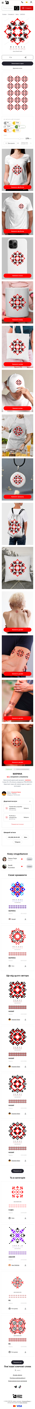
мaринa (18, 1370)
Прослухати (11, 143)
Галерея (29, 859)
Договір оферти (17, 1375)
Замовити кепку (17, 408)
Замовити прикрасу (17, 496)
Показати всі (17, 1171)
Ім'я (8, 777)
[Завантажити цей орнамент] (25, 918)
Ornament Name (16, 792)
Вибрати (26, 808)
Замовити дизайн (17, 629)
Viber (25, 837)
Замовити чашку (17, 319)
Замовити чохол (17, 275)
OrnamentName (26, 1401)
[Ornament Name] (7, 2)
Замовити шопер (17, 364)
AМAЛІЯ (12, 1257)
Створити (28, 8)
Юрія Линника (23, 1402)
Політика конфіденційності (17, 1378)
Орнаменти (11, 14)
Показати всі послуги (17, 824)
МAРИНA (22, 14)
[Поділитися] (25, 57)
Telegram (17, 842)
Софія (11, 1210)
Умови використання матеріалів (17, 1381)
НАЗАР (11, 1011)
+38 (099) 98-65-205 (14, 837)
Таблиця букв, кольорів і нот (24, 143)
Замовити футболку (17, 187)
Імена (17, 14)
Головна (4, 14)
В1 (10, 1300)
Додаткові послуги (17, 68)
